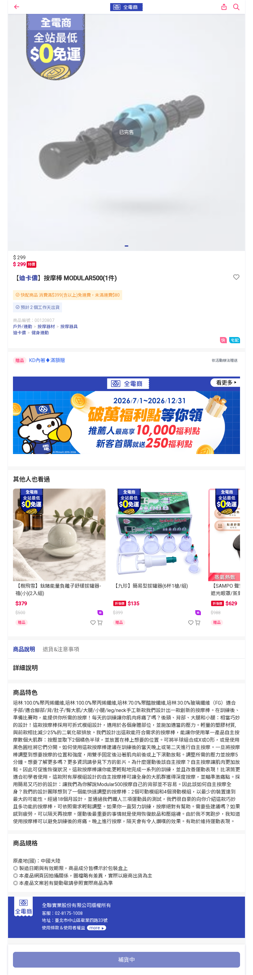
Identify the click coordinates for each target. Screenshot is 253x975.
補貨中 (126, 959)
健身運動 (40, 332)
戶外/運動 (22, 326)
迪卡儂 (28, 278)
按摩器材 (46, 326)
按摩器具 (69, 326)
